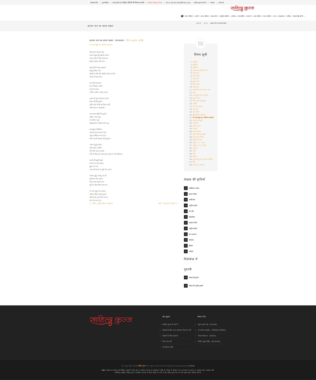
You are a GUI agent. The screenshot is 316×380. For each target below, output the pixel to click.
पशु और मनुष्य (198, 120)
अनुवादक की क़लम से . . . (202, 70)
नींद (194, 162)
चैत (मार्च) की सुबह (199, 100)
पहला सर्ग (196, 78)
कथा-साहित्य (205, 16)
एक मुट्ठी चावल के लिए (200, 95)
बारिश (195, 156)
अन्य (275, 16)
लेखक (295, 16)
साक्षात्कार (282, 16)
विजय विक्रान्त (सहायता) (207, 335)
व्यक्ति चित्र (192, 200)
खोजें (302, 16)
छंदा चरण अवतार (199, 164)
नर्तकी (195, 103)
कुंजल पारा (196, 98)
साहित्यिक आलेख (194, 188)
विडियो (191, 246)
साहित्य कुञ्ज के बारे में (200, 3)
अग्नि (194, 150)
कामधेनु (195, 109)
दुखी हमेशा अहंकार (199, 114)
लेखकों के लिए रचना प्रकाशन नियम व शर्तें (176, 330)
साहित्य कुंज (142, 365)
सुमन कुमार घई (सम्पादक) (207, 324)
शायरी (197, 16)
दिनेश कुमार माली (134, 40)
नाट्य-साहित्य (268, 16)
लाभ (194, 92)
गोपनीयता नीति (167, 347)
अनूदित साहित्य (225, 16)
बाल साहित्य (258, 16)
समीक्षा (290, 16)
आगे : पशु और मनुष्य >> (168, 203)
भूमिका (195, 64)
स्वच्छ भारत (197, 126)
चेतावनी (196, 123)
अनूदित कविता (193, 228)
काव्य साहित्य (190, 16)
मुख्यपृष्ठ (198, 23)
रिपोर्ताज (191, 240)
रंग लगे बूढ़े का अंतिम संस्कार (101, 44)
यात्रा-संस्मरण (193, 234)
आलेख (234, 16)
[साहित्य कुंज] (242, 8)
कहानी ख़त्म (197, 131)
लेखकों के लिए (94, 3)
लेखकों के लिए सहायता (170, 335)
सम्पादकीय (242, 16)
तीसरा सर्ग (196, 84)
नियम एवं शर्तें (167, 341)
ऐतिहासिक (192, 217)
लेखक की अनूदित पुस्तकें (196, 286)
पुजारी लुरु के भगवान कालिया (203, 159)
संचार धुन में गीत (198, 137)
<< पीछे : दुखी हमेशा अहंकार (101, 203)
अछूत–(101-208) (200, 145)
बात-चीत (191, 211)
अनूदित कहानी (193, 205)
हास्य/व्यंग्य (215, 16)
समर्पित (195, 62)
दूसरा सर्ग (196, 81)
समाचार (212, 3)
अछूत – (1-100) (199, 142)
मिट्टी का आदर (197, 139)
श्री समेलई (196, 75)
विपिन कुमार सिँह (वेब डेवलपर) (209, 341)
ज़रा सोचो (196, 112)
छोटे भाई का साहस (199, 134)
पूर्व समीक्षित (105, 3)
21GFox (191, 365)
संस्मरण (250, 16)
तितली (195, 128)
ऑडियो (191, 251)
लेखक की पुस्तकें (193, 277)
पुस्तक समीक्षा (193, 194)
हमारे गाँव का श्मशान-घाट (201, 89)
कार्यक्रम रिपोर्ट (193, 223)
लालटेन (195, 148)
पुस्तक (206, 23)
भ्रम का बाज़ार (197, 106)
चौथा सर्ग (196, 87)
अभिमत (195, 67)
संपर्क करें (221, 3)
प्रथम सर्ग (196, 73)
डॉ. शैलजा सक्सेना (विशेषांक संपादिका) (212, 330)
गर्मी (194, 153)
